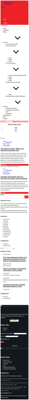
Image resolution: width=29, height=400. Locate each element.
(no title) (2, 208)
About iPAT (6, 30)
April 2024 (5, 226)
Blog (4, 117)
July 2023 (5, 236)
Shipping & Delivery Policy (9, 367)
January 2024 (6, 229)
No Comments (6, 145)
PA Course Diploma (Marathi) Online (17, 75)
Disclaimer (5, 363)
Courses (5, 42)
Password (3, 336)
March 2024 (6, 228)
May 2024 (5, 224)
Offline (10, 59)
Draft (7, 111)
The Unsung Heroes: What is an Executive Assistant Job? (12, 149)
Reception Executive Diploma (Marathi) (15, 96)
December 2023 (7, 231)
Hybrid (10, 61)
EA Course (5, 243)
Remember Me (5, 339)
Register (5, 22)
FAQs (4, 365)
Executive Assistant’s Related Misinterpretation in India (14, 210)
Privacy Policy (6, 360)
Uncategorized (6, 245)
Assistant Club (7, 115)
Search (2, 194)
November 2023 (7, 233)
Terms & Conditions (7, 361)
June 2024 (5, 222)
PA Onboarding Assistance (12, 110)
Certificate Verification (11, 108)
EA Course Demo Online (12, 44)
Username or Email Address (7, 333)
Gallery (5, 31)
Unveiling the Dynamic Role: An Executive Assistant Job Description (14, 177)
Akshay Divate (8, 142)
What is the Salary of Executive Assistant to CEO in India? (14, 207)
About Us (5, 328)
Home (4, 28)
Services (5, 106)
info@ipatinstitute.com (8, 2)
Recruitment (9, 113)
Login (4, 19)
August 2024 (6, 219)
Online (10, 58)
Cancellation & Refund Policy (9, 368)
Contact (5, 118)
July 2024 (5, 221)
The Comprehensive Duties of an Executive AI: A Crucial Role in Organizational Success (15, 259)
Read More (3, 164)
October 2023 (6, 234)
